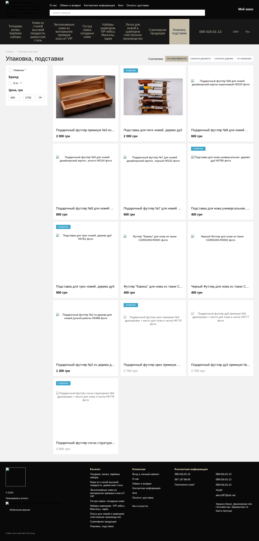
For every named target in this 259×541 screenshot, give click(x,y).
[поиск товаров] (202, 13)
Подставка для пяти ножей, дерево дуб (153, 130)
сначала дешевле (200, 58)
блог (120, 5)
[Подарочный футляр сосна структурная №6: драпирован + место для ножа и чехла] (85, 409)
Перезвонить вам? (185, 484)
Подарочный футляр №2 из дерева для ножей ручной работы (102, 365)
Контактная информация (99, 5)
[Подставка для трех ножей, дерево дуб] (85, 253)
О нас (53, 5)
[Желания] (214, 9)
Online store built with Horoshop (20, 533)
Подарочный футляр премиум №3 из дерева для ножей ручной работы (109, 130)
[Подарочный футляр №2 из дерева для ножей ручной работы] (85, 331)
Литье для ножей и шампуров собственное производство (133, 31)
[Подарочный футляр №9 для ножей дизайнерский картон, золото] (85, 175)
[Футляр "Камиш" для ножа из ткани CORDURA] (153, 253)
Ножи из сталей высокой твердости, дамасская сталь (38, 31)
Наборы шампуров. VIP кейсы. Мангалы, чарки (108, 31)
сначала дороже (223, 58)
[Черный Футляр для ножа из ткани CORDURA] (220, 253)
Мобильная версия (19, 510)
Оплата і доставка (137, 5)
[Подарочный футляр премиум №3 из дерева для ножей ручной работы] (85, 96)
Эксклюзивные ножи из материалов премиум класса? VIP (64, 31)
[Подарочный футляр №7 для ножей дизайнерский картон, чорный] (153, 175)
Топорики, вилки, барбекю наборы (16, 31)
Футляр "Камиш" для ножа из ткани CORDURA (158, 286)
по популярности (176, 58)
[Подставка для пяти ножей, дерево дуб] (153, 96)
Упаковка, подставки (179, 31)
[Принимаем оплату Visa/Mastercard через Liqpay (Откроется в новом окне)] (33, 503)
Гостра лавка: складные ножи (87, 31)
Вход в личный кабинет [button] (145, 474)
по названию (244, 58)
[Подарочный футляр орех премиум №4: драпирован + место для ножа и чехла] (153, 331)
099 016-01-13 (210, 31)
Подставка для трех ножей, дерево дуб (85, 286)
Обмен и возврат (70, 5)
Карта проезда (224, 511)
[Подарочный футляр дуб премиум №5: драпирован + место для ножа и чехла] (220, 331)
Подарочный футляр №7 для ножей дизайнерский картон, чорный (173, 208)
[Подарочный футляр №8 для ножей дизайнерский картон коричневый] (220, 96)
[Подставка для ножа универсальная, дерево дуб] (220, 175)
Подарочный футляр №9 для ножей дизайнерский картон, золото (105, 208)
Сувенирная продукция (157, 31)
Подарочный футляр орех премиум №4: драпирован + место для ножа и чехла (183, 365)
